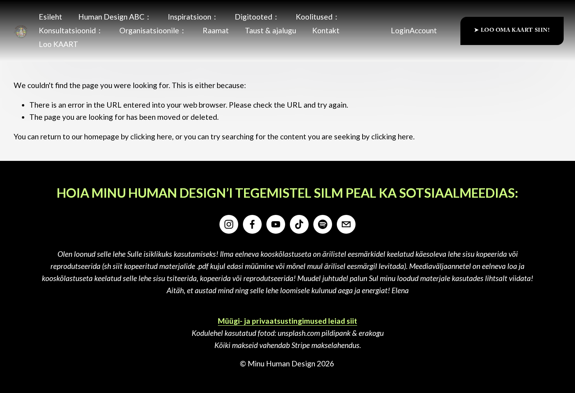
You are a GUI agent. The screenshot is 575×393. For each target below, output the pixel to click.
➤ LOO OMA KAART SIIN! (512, 31)
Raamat (216, 30)
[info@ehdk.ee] (346, 224)
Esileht (50, 16)
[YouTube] (275, 224)
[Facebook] (252, 224)
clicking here (151, 136)
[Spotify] (322, 224)
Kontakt (326, 30)
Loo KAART (58, 44)
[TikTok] (299, 224)
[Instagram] (228, 224)
